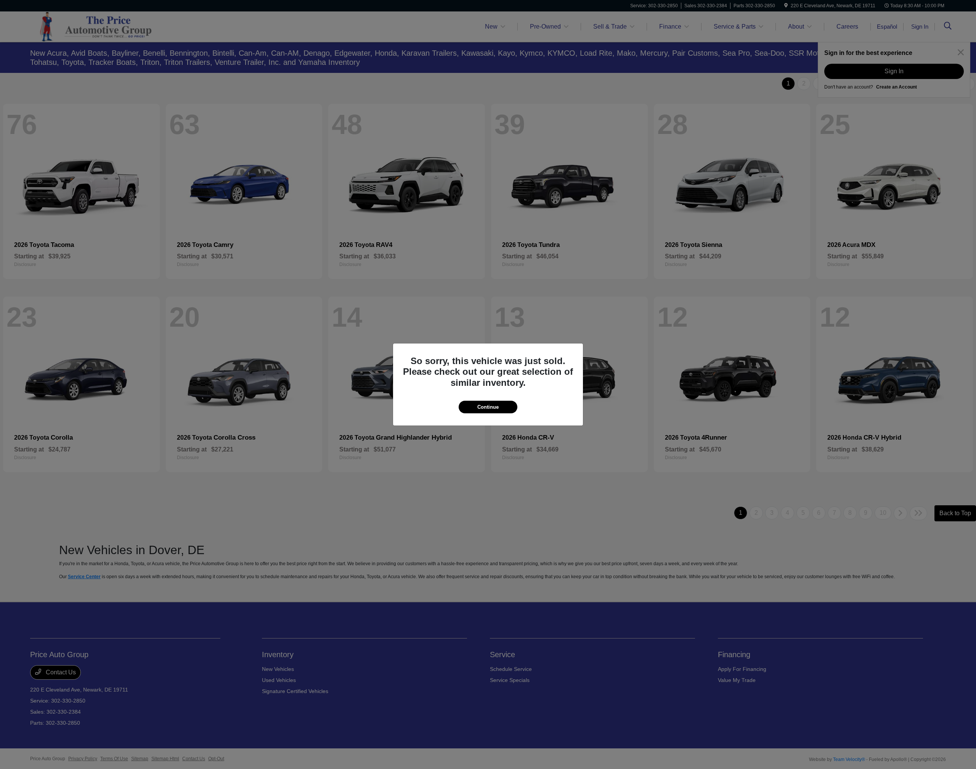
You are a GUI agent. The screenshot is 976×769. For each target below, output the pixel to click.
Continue (488, 407)
